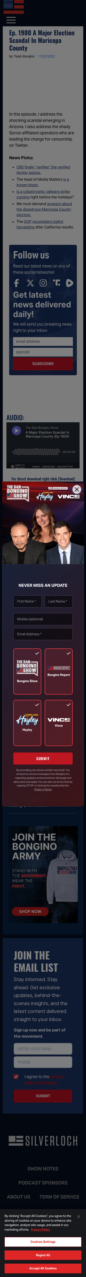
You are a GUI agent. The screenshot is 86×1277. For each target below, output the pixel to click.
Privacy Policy (40, 1230)
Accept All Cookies (42, 1268)
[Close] (76, 489)
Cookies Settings (43, 1242)
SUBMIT (43, 758)
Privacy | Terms (43, 789)
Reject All (43, 1255)
